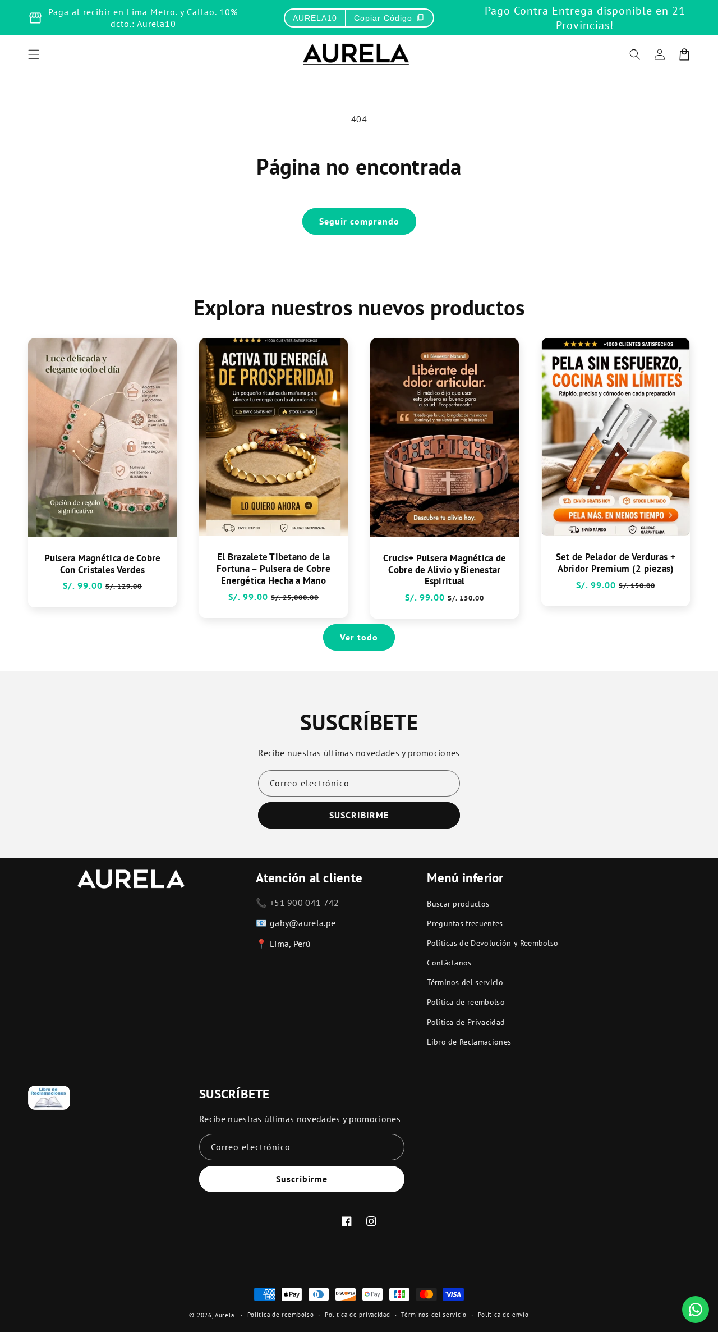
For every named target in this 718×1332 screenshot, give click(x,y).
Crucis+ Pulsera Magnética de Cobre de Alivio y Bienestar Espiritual (444, 569)
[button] (635, 54)
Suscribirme (302, 1178)
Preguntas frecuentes (465, 923)
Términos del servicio (465, 982)
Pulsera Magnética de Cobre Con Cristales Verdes (102, 564)
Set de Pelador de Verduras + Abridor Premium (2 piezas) (615, 563)
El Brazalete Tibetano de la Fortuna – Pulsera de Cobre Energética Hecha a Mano (273, 568)
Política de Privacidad (466, 1022)
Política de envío (503, 1315)
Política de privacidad (357, 1315)
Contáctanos (449, 963)
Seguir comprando (359, 221)
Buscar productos (458, 904)
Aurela (224, 1315)
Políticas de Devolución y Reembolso (492, 943)
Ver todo (359, 637)
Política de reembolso (466, 1002)
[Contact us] (695, 1309)
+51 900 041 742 (304, 902)
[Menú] (33, 54)
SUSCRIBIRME (359, 815)
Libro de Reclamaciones (469, 1042)
